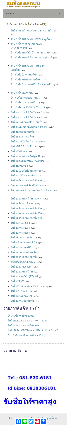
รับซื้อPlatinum (19, 151)
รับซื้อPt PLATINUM (21, 291)
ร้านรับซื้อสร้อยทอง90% (21, 315)
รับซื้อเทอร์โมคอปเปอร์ (23, 175)
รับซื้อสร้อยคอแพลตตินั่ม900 (26, 213)
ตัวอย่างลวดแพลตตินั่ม (23, 261)
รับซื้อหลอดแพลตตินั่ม (23, 131)
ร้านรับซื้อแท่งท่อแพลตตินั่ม (26, 79)
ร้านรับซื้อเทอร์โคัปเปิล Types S (28, 107)
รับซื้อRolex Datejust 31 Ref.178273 (27, 320)
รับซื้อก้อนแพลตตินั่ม (22, 247)
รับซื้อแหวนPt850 (20, 232)
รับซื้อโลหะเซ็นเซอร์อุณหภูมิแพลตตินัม (32, 30)
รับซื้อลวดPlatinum (21, 266)
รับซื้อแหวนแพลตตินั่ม (23, 300)
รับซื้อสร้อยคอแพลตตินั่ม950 (26, 208)
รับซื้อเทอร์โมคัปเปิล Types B (26, 112)
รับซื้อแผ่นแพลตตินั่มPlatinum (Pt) (29, 126)
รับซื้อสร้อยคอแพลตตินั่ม (24, 257)
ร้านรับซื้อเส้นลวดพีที (22, 93)
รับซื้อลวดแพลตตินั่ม (22, 271)
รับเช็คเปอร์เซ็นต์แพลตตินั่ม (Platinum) (31, 190)
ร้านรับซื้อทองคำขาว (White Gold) (26, 335)
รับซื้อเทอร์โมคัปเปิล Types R (26, 117)
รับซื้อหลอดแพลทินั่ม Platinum (27, 161)
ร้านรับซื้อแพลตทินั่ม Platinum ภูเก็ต (30, 39)
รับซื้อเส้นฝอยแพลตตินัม (24, 252)
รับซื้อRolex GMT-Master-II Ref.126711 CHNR (33, 330)
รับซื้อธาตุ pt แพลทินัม (23, 136)
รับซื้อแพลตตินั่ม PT (21, 296)
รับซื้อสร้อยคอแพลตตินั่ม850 (26, 180)
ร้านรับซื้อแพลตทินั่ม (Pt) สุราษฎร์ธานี (31, 57)
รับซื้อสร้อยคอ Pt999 (22, 203)
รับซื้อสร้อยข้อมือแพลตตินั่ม (26, 170)
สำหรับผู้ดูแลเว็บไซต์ (48, 418)
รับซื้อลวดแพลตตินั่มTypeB (25, 156)
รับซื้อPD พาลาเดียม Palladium (28, 286)
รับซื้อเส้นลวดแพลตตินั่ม (24, 242)
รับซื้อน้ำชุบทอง (19, 165)
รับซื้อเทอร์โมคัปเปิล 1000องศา (28, 141)
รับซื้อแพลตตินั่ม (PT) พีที (24, 276)
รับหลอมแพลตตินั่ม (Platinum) (27, 185)
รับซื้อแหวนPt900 (20, 227)
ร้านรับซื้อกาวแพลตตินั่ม (24, 102)
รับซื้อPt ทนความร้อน (22, 237)
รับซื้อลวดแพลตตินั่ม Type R (26, 198)
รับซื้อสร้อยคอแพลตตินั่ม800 (26, 218)
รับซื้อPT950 (17, 281)
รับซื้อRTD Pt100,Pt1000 (24, 146)
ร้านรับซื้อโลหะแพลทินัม (24, 74)
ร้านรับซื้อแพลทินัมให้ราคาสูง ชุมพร (30, 52)
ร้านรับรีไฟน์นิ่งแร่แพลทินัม (25, 97)
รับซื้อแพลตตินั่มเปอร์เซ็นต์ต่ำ (26, 122)
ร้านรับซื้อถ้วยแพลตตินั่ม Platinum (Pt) (31, 84)
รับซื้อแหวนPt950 (20, 223)
